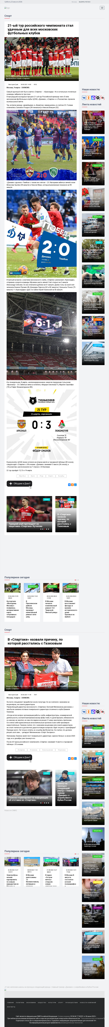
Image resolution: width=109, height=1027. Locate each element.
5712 (99, 761)
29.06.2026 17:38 (90, 120)
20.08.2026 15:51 (90, 939)
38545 (100, 250)
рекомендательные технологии (71, 1023)
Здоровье (97, 345)
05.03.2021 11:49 (64, 508)
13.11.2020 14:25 (15, 793)
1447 (99, 889)
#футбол (22, 476)
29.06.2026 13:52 (90, 198)
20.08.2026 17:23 (90, 889)
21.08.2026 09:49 (90, 841)
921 (99, 812)
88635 (29, 872)
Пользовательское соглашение (92, 1018)
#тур (41, 476)
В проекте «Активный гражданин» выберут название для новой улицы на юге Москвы (92, 204)
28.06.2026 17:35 (90, 327)
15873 (49, 598)
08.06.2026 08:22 (32, 596)
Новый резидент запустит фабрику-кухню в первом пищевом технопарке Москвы (93, 358)
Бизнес (72, 860)
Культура (52, 1002)
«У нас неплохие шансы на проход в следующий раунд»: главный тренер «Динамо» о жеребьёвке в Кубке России (65, 790)
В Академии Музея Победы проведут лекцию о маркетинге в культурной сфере (92, 817)
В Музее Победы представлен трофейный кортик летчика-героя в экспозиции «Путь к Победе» (93, 126)
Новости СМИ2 (10, 810)
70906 (68, 872)
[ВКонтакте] (69, 484)
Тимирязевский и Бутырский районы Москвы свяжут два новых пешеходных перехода (91, 868)
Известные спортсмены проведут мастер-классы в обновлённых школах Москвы (92, 766)
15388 (25, 793)
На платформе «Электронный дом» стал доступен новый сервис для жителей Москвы (92, 945)
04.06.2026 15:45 (13, 596)
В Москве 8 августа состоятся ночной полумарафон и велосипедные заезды (51, 883)
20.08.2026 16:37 (90, 913)
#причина (61, 750)
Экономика (31, 1002)
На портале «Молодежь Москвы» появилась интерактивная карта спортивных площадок (93, 255)
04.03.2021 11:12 (64, 775)
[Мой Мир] (75, 484)
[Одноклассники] (72, 484)
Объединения (32, 860)
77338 (49, 872)
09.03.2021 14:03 (26, 84)
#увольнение (47, 750)
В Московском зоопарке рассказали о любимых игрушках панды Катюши (93, 281)
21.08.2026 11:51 (90, 812)
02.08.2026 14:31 (51, 870)
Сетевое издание (64, 1016)
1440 (99, 913)
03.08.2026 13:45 (71, 870)
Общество (13, 586)
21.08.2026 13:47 (90, 785)
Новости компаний (88, 1002)
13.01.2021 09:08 (15, 519)
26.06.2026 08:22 (51, 596)
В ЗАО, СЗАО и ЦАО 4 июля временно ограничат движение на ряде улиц (92, 152)
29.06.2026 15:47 (90, 174)
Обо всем (97, 882)
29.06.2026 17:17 (90, 147)
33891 (10, 598)
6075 (99, 939)
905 (99, 120)
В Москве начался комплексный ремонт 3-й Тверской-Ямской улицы (32, 606)
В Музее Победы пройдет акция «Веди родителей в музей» (92, 179)
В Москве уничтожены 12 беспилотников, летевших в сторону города (13, 882)
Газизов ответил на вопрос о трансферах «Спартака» (23, 798)
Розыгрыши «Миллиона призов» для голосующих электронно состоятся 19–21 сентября (93, 740)
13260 (68, 598)
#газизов (33, 750)
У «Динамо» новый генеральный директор (25, 525)
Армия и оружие (67, 587)
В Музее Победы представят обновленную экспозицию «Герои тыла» (91, 920)
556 (99, 147)
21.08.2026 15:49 (90, 761)
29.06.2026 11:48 (90, 222)
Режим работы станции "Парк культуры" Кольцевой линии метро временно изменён (93, 306)
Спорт (46, 499)
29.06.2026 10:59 (90, 250)
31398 (29, 598)
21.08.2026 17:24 (90, 734)
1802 (99, 301)
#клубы (61, 476)
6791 (60, 510)
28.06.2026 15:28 (90, 352)
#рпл (33, 476)
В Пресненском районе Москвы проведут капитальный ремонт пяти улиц (12, 609)
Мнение (98, 191)
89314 (10, 872)
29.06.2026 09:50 (90, 277)
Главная (10, 1002)
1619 (99, 327)
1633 (99, 965)
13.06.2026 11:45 (71, 596)
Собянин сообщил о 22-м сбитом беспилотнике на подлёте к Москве (71, 606)
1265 (99, 277)
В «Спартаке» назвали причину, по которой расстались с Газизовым (64, 520)
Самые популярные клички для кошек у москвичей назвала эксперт (91, 895)
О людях (98, 319)
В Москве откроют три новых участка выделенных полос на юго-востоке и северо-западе (92, 791)
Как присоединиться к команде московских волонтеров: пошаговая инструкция (93, 332)
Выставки (97, 114)
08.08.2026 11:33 (13, 870)
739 (99, 222)
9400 (24, 519)
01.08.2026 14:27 (32, 870)
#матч (50, 476)
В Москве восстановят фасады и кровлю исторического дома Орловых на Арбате (51, 609)
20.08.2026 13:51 (90, 965)
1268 (99, 352)
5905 (99, 785)
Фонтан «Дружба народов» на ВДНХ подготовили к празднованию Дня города (91, 971)
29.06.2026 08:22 (90, 301)
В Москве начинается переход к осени (92, 845)
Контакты (11, 1007)
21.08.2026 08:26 (90, 862)
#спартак (21, 750)
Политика (20, 1002)
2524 (99, 862)
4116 (99, 734)
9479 (60, 777)
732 (99, 174)
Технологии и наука (93, 933)
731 (99, 198)
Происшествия (71, 1002)
